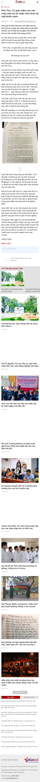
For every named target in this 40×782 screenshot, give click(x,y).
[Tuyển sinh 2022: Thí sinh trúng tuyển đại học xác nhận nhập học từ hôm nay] (20, 510)
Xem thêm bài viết (20, 692)
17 (14, 708)
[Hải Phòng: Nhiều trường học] (20, 588)
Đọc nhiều (11, 697)
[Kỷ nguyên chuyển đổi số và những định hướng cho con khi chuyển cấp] (20, 470)
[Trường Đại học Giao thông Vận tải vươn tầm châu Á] (12, 278)
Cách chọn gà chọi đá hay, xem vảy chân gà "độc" (16, 742)
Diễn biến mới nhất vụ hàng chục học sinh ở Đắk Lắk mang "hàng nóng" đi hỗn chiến (19, 682)
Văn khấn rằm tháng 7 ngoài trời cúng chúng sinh (17, 737)
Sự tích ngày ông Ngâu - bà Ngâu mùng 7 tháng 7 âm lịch (19, 746)
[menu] (2, 2)
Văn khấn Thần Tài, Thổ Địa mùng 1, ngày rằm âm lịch (18, 721)
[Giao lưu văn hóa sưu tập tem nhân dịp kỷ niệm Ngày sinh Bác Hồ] (20, 388)
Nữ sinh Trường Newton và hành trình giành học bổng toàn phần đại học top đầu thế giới (18, 446)
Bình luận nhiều (29, 697)
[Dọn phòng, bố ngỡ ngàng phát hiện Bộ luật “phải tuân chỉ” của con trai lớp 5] (20, 626)
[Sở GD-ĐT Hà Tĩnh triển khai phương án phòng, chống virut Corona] (20, 550)
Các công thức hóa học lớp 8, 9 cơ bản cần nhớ (16, 726)
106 (33, 726)
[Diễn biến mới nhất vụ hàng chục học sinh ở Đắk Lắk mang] (20, 664)
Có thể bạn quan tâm (12, 268)
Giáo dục (6, 7)
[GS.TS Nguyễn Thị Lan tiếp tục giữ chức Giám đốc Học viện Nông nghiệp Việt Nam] (20, 348)
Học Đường (5, 451)
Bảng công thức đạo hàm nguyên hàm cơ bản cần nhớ (18, 701)
